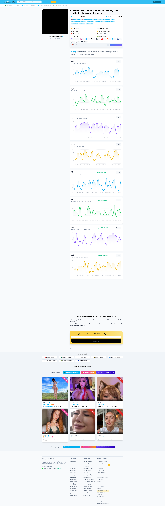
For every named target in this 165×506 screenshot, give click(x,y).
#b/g (113, 19)
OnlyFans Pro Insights (102, 500)
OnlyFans (25, 5)
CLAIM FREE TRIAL (49, 406)
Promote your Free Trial (102, 492)
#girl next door (99, 21)
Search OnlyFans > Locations (103, 475)
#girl (100, 19)
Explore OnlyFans (101, 463)
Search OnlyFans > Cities (102, 477)
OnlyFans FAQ (100, 479)
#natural (82, 23)
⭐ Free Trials (17, 5)
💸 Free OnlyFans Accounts (71, 372)
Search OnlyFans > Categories (103, 474)
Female (101, 33)
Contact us (99, 494)
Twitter (79, 349)
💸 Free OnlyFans (8, 5)
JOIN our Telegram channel (45, 5)
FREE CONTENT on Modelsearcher (105, 372)
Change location (75, 25)
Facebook (73, 349)
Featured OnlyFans (101, 472)
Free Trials (99, 466)
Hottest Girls (46, 1)
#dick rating (89, 23)
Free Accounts (100, 468)
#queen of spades (109, 21)
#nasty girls (90, 21)
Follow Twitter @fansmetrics (103, 503)
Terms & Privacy (100, 496)
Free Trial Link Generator (103, 465)
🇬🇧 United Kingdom (87, 19)
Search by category (56, 372)
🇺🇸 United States (75, 19)
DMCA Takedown (100, 498)
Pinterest (85, 349)
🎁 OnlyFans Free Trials (88, 372)
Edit (105, 33)
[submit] (96, 341)
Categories (33, 5)
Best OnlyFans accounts (102, 461)
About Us (99, 488)
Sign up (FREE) (157, 1)
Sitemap (99, 481)
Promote (53, 1)
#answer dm (106, 19)
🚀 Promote (74, 45)
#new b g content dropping (78, 21)
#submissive (74, 23)
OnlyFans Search (100, 470)
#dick (95, 19)
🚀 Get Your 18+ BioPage (61, 5)
